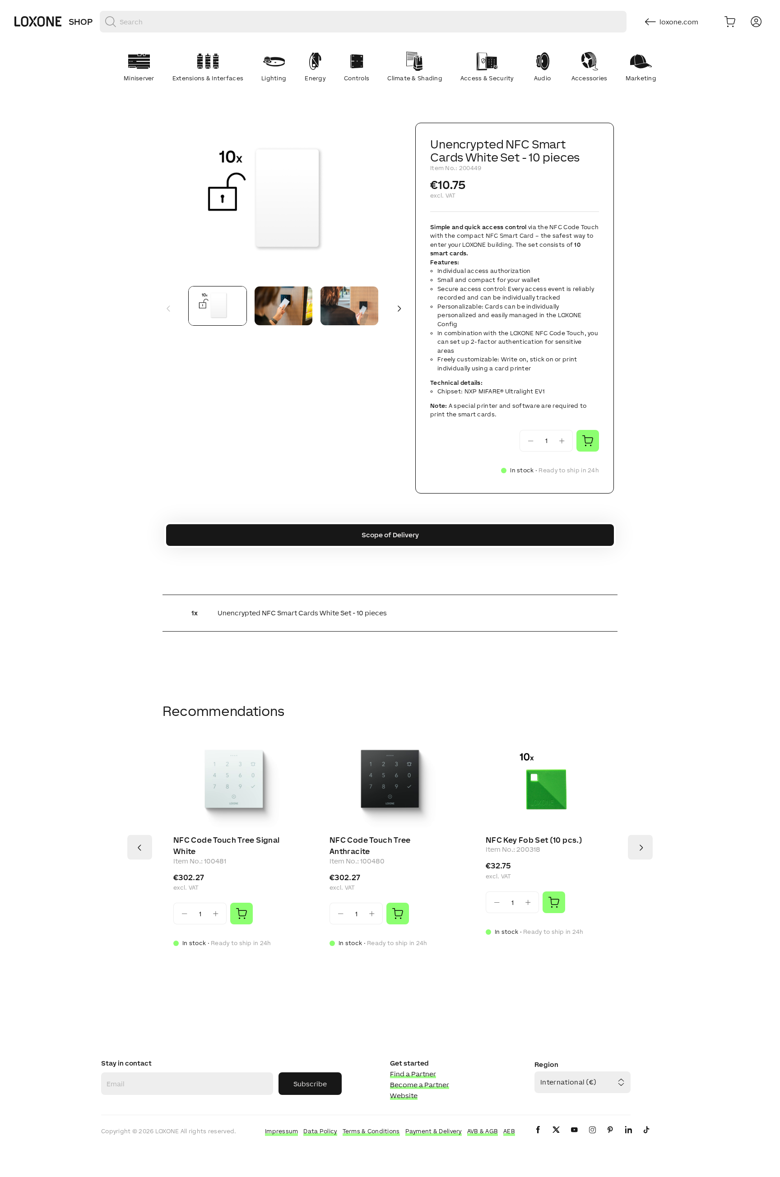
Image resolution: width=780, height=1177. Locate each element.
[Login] (756, 22)
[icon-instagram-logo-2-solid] (592, 1137)
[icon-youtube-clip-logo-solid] (574, 1137)
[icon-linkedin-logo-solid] (628, 1137)
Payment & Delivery (433, 1131)
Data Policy (320, 1131)
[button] (283, 201)
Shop (81, 21)
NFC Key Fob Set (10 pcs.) (534, 840)
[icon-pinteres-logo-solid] (610, 1137)
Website (404, 1095)
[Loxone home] (37, 21)
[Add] (241, 913)
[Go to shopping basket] (729, 22)
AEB (509, 1131)
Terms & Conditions (371, 1131)
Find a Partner (413, 1074)
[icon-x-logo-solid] (556, 1137)
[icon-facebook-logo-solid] (538, 1137)
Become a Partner (419, 1085)
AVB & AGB (482, 1131)
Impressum (281, 1131)
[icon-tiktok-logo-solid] (646, 1137)
